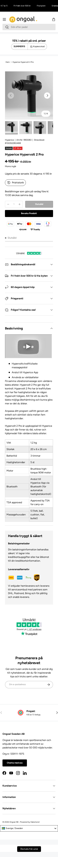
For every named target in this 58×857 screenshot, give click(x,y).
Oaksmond (34, 822)
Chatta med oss (15, 762)
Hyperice (9, 140)
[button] (53, 19)
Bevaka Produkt (29, 213)
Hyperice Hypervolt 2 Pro (23, 62)
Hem (8, 62)
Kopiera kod (39, 46)
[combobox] (29, 27)
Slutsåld (39, 204)
